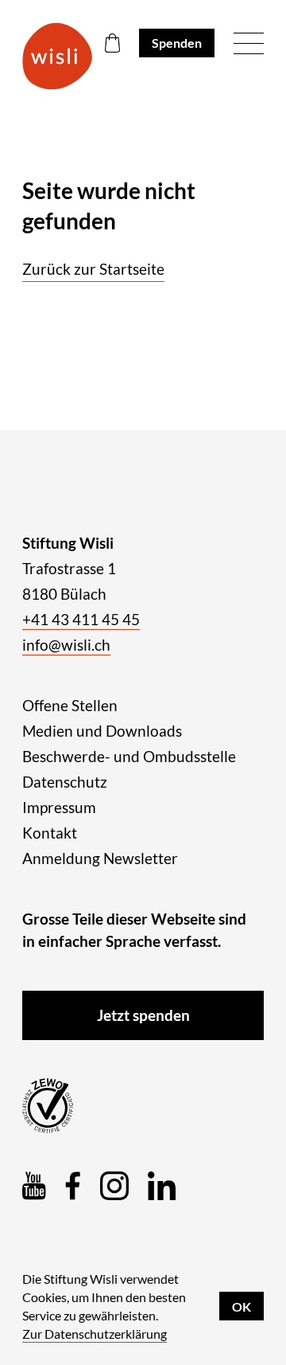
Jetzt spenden (143, 1015)
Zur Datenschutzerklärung (94, 1333)
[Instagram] (114, 1185)
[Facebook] (73, 1185)
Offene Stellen (70, 705)
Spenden (177, 42)
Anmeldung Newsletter (100, 858)
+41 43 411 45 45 (81, 619)
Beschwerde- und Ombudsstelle (129, 756)
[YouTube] (34, 1185)
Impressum (59, 807)
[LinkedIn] (162, 1185)
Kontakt (49, 832)
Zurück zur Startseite (93, 269)
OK (241, 1306)
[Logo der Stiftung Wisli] (57, 56)
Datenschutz (64, 781)
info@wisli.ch (66, 645)
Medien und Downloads (102, 731)
